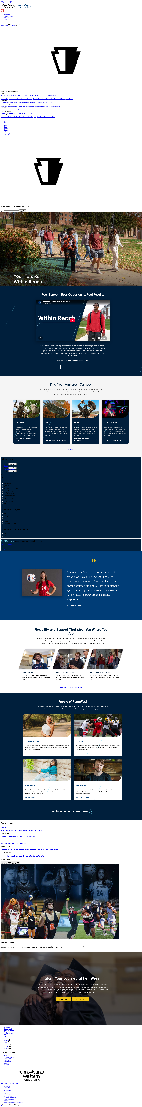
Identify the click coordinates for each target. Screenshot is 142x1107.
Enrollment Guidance (13, 117)
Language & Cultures (9, 492)
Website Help (7, 1090)
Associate (6, 515)
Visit (5, 20)
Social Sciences (8, 500)
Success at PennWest (49, 117)
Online (6, 537)
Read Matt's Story (82, 797)
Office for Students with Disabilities (13, 1102)
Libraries (6, 1063)
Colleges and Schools (11, 95)
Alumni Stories (8, 113)
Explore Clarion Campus (55, 441)
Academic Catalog (9, 1057)
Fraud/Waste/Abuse (9, 1099)
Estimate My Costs (34, 106)
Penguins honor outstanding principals (14, 843)
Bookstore (6, 1064)
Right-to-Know (8, 1096)
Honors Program (46, 99)
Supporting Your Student (37, 117)
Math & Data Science (9, 495)
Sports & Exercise (8, 501)
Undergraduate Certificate (10, 523)
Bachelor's (6, 516)
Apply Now (63, 999)
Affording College (8, 16)
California (3, 109)
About (59, 95)
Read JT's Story (81, 753)
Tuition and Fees (5, 106)
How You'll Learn (37, 99)
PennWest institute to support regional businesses (18, 837)
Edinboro (12, 109)
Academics (7, 14)
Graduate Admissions (30, 102)
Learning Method (9, 469)
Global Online (18, 109)
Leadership (20, 95)
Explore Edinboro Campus (81, 440)
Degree (6, 466)
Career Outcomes (16, 113)
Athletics (6, 17)
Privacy (6, 1100)
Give (5, 22)
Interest (6, 462)
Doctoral (6, 518)
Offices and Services (28, 95)
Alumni (3, 113)
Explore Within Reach (72, 367)
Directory (6, 134)
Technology (7, 503)
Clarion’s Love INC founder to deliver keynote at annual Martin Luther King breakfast (30, 850)
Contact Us (7, 1086)
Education (6, 487)
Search (2, 211)
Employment (7, 1061)
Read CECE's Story (31, 797)
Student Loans (25, 106)
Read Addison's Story (32, 753)
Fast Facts (3, 95)
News (5, 125)
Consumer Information (10, 1097)
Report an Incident (9, 1094)
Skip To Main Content (6, 1)
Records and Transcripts (60, 99)
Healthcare (7, 490)
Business (6, 485)
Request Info (7, 119)
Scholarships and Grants (15, 106)
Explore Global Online (113, 441)
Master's (6, 521)
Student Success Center (25, 117)
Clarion (8, 109)
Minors (52, 99)
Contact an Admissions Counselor (9, 549)
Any (5, 533)
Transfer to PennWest (41, 102)
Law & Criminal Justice (10, 493)
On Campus (7, 535)
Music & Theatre (8, 496)
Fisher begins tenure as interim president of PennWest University (22, 830)
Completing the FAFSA (45, 106)
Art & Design (7, 483)
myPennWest (7, 135)
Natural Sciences (8, 498)
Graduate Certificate (9, 520)
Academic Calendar (16, 99)
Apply (5, 19)
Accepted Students (5, 102)
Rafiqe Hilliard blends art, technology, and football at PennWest (23, 856)
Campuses (25, 109)
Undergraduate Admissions (17, 102)
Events (5, 127)
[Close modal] (1, 474)
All (5, 482)
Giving (6, 130)
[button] (6, 25)
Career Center (4, 117)
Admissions (50, 102)
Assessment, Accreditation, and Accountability (45, 95)
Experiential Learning (27, 99)
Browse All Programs (6, 544)
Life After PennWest (26, 113)
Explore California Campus (24, 440)
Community (7, 133)
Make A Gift (7, 1087)
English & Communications (11, 488)
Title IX (6, 1093)
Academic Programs (6, 99)
